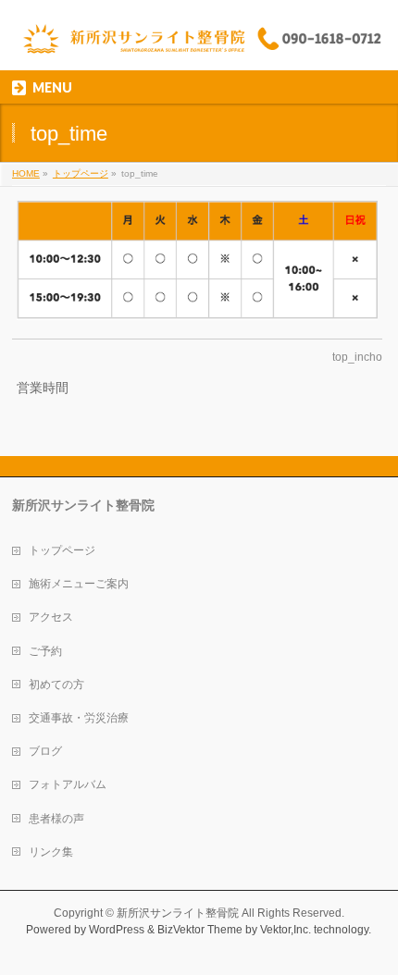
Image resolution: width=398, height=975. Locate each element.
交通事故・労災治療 (79, 717)
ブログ (45, 751)
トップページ (80, 173)
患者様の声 (56, 818)
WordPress (116, 929)
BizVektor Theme (200, 929)
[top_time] (197, 260)
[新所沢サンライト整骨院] (199, 40)
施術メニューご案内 (79, 583)
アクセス (51, 617)
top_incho (357, 357)
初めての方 (56, 684)
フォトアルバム (67, 784)
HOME (26, 173)
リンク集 (51, 851)
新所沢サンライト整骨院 (178, 913)
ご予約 (45, 651)
